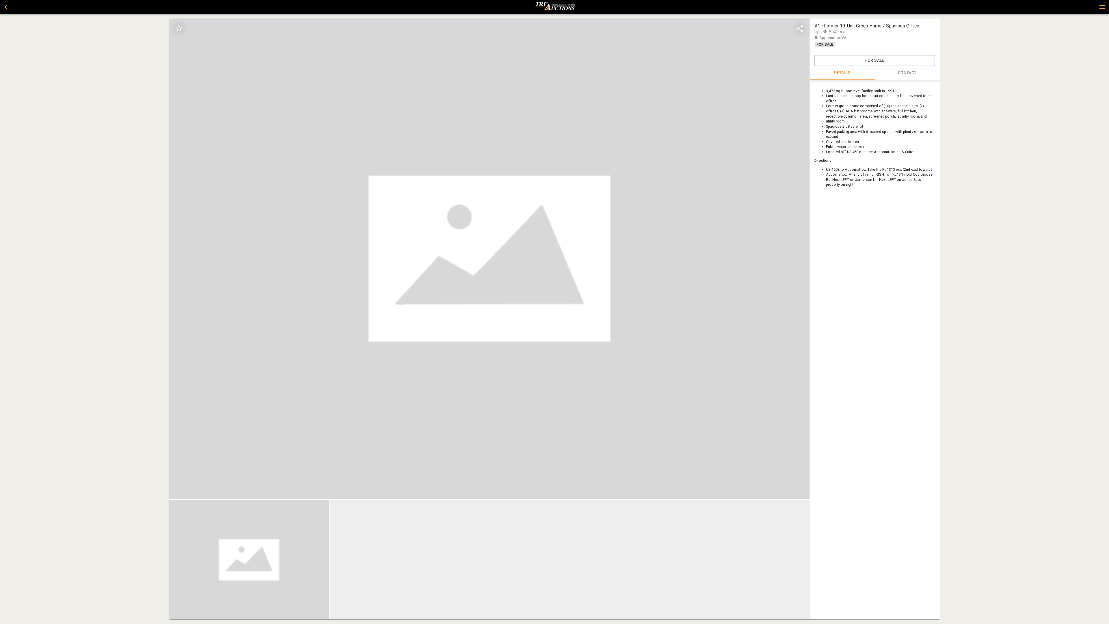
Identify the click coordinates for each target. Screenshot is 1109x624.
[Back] (7, 7)
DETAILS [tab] (842, 72)
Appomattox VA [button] (838, 38)
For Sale (874, 60)
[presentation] (554, 7)
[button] (7, 7)
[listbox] (489, 258)
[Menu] (1102, 7)
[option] (489, 258)
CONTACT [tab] (907, 72)
